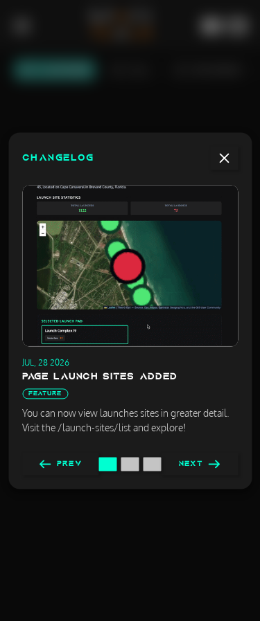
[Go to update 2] (130, 464)
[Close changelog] (224, 158)
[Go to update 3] (153, 464)
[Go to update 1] (108, 464)
